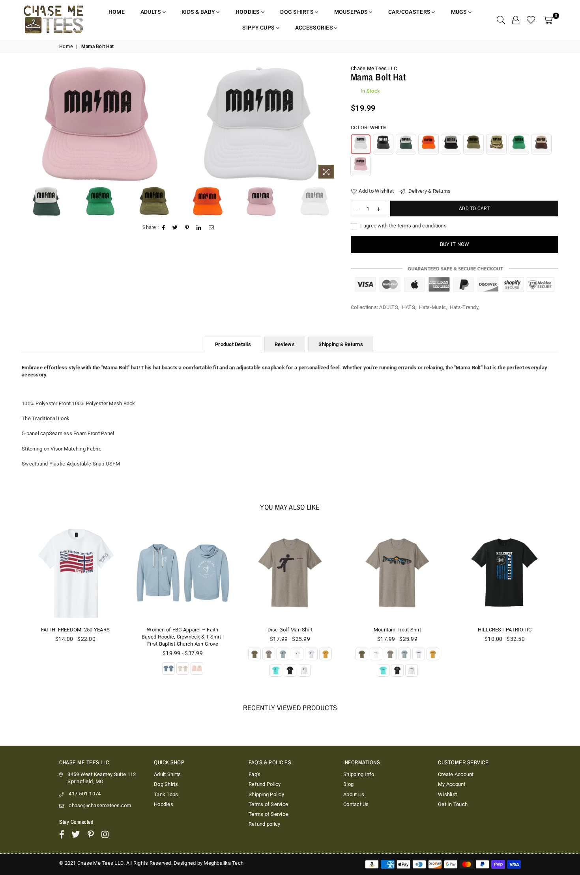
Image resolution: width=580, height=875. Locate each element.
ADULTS (151, 12)
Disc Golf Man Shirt (183, 630)
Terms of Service (268, 804)
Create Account (456, 774)
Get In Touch (453, 804)
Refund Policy (265, 784)
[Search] (501, 20)
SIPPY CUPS (259, 27)
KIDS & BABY (198, 12)
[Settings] (516, 20)
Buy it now (455, 244)
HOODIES (248, 12)
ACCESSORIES (314, 27)
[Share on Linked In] (199, 228)
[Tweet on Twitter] (175, 228)
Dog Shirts (166, 784)
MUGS (459, 12)
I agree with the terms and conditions (403, 226)
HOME (117, 12)
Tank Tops (166, 794)
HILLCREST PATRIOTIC (397, 630)
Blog (348, 784)
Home (66, 46)
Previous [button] (25, 124)
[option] (100, 123)
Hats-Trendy (464, 307)
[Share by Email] (211, 228)
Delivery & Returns (429, 191)
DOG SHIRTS (297, 12)
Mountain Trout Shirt (290, 630)
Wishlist (447, 794)
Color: (368, 127)
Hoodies (163, 804)
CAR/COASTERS (410, 12)
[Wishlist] (531, 20)
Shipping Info (358, 774)
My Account (452, 784)
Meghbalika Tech (223, 863)
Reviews (285, 344)
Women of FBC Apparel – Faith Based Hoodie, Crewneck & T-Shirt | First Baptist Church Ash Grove (75, 637)
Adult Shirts (167, 774)
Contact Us (356, 804)
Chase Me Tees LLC (374, 68)
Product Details (233, 344)
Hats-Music (432, 307)
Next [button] (332, 124)
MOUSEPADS (351, 12)
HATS (408, 307)
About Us (353, 794)
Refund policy (264, 824)
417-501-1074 (85, 794)
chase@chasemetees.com (100, 805)
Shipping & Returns (340, 344)
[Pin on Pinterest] (187, 228)
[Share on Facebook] (163, 228)
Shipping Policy (266, 794)
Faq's (254, 774)
